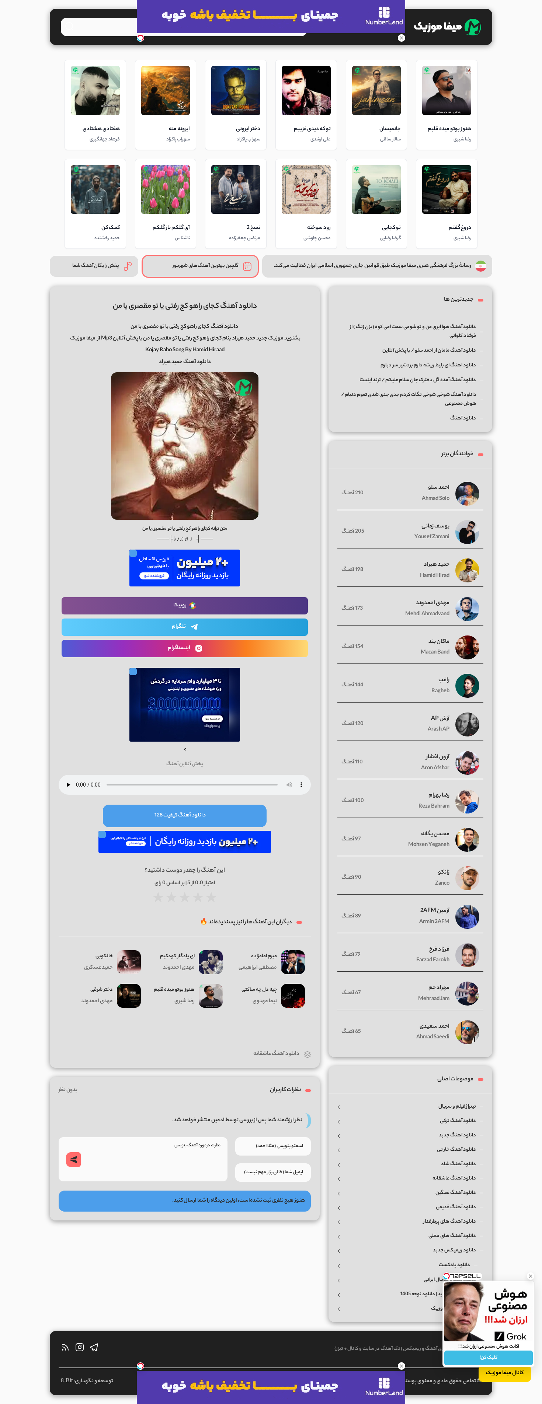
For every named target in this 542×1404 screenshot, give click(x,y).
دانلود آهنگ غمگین (455, 1193)
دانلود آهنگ (224, 327)
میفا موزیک (82, 338)
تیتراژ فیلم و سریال (457, 1106)
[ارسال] (73, 1159)
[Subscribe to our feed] (65, 1349)
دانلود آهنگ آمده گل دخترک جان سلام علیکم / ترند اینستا (417, 380)
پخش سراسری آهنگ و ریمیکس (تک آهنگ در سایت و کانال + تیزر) (400, 1349)
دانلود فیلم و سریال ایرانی (450, 1280)
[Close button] (530, 1276)
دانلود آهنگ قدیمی (456, 1207)
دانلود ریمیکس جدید (454, 1250)
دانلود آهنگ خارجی (456, 1150)
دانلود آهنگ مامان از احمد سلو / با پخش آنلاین (429, 350)
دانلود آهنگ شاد (458, 1164)
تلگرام (179, 627)
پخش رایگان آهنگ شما (95, 266)
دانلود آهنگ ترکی (458, 1121)
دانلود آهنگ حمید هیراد (185, 362)
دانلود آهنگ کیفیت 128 (180, 815)
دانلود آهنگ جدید (457, 1135)
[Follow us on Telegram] (94, 1349)
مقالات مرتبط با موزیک (453, 1308)
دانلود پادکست (454, 1265)
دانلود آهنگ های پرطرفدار (449, 1221)
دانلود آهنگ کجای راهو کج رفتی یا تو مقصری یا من (185, 306)
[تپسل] (140, 38)
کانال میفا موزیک (505, 1373)
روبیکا (180, 605)
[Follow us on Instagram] (79, 1349)
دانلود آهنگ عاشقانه (276, 1054)
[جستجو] (69, 26)
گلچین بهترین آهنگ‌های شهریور (206, 266)
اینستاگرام (179, 648)
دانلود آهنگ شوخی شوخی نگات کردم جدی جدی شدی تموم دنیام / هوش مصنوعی (408, 399)
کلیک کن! (488, 1358)
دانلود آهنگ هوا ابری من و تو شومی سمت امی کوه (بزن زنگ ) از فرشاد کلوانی (413, 331)
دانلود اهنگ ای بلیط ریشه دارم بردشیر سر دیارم (428, 365)
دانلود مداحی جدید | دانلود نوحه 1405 (438, 1294)
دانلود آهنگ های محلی (452, 1236)
